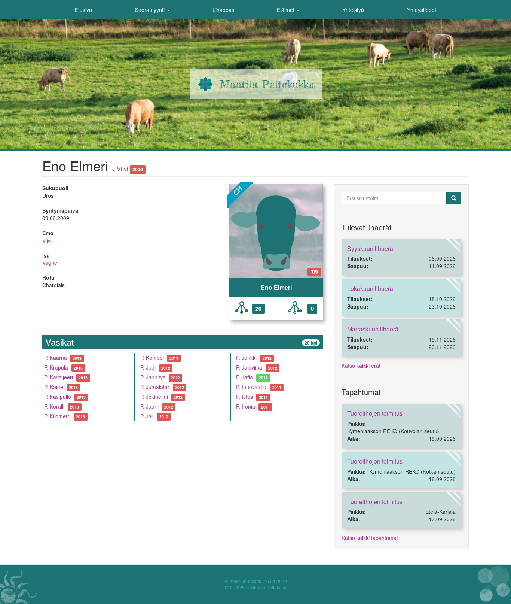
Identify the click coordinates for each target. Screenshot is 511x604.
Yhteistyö (353, 9)
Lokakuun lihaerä (370, 288)
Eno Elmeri (276, 287)
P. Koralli (54, 406)
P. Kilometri (57, 416)
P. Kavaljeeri (58, 377)
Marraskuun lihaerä (372, 329)
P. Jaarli (149, 406)
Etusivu (83, 9)
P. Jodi (148, 367)
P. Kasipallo (57, 396)
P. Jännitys (152, 377)
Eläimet (286, 9)
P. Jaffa (244, 377)
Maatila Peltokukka (267, 84)
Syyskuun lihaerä (370, 248)
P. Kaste (53, 387)
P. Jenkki (246, 357)
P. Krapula (56, 367)
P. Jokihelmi (154, 396)
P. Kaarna (55, 357)
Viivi (122, 168)
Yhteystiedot (421, 9)
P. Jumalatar (154, 387)
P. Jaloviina (249, 367)
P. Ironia (245, 406)
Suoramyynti (150, 9)
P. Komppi (152, 357)
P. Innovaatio (251, 387)
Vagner (50, 262)
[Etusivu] (205, 84)
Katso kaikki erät (361, 365)
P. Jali (147, 416)
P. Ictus (244, 396)
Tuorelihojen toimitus (375, 413)
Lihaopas (223, 9)
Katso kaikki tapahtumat (370, 537)
